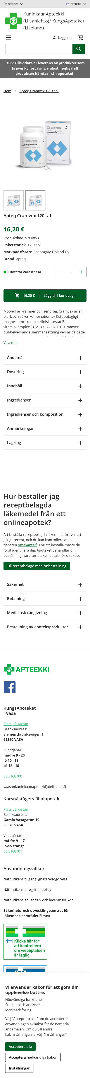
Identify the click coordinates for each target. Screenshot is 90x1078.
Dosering (15, 371)
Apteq (21, 258)
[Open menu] (8, 37)
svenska (76, 4)
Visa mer (10, 342)
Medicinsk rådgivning (27, 612)
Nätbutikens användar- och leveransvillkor (38, 900)
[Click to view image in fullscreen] (45, 143)
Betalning (16, 598)
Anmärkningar (20, 428)
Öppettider (10, 4)
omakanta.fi (27, 545)
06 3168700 (12, 776)
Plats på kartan (15, 723)
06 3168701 (12, 851)
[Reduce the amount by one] (60, 272)
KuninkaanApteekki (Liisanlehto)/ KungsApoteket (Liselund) (53, 21)
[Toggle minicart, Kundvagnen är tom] (81, 37)
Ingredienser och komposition (35, 414)
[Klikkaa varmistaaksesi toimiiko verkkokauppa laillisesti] (45, 942)
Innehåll (14, 385)
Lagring (14, 442)
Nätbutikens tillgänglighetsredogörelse (35, 879)
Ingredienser (19, 400)
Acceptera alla (20, 1046)
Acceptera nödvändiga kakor (33, 1057)
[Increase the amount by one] (81, 272)
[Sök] (79, 49)
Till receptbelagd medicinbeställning (36, 566)
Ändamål (15, 357)
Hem (7, 91)
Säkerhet (15, 584)
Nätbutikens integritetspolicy (27, 889)
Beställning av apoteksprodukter (37, 626)
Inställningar (19, 1068)
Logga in (65, 37)
